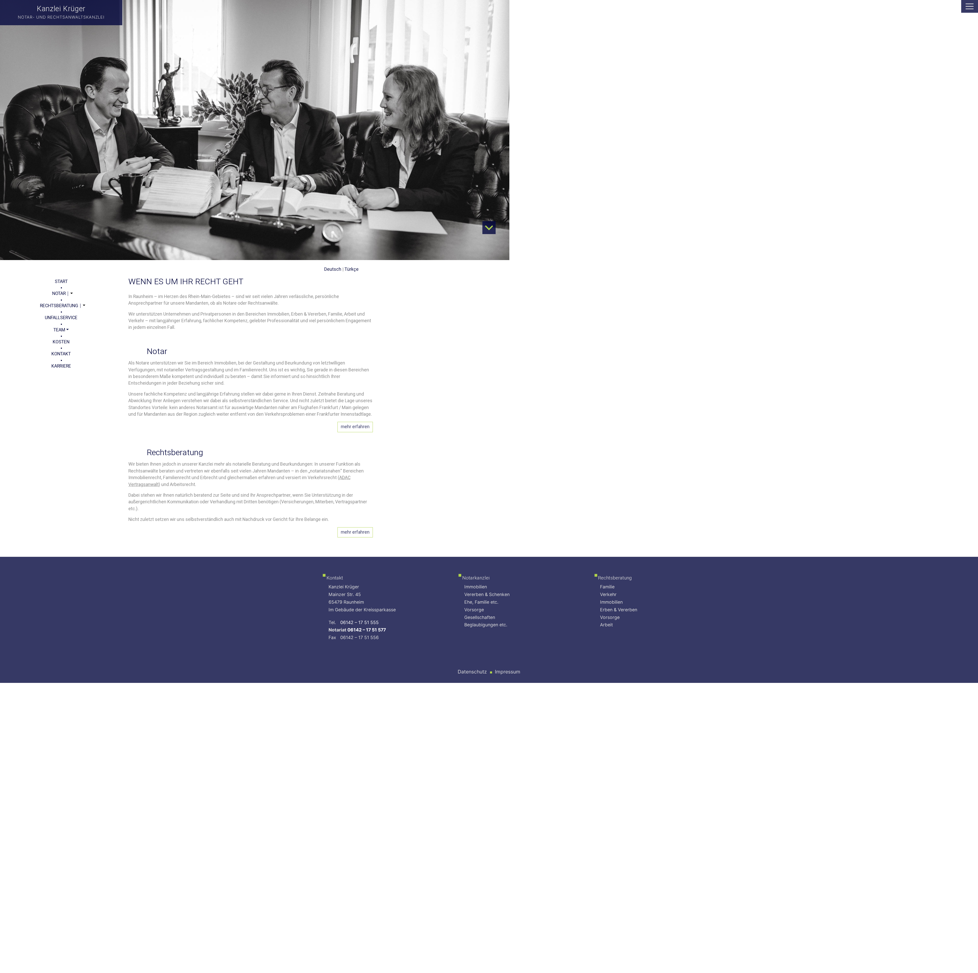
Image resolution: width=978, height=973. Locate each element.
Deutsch (332, 269)
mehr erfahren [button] (355, 427)
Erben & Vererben (618, 609)
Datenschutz (472, 672)
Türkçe (352, 269)
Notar (59, 293)
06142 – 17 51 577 (366, 629)
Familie (607, 586)
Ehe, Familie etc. (481, 602)
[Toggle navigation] (969, 6)
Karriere (61, 366)
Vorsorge (474, 609)
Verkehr (608, 594)
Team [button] (59, 330)
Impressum (507, 672)
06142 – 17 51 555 (359, 622)
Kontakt (61, 354)
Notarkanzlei (476, 578)
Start (61, 281)
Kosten (61, 342)
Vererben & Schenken (487, 594)
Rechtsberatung (59, 306)
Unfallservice (61, 318)
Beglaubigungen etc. (485, 624)
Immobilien (475, 586)
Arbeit (606, 624)
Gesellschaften (479, 617)
